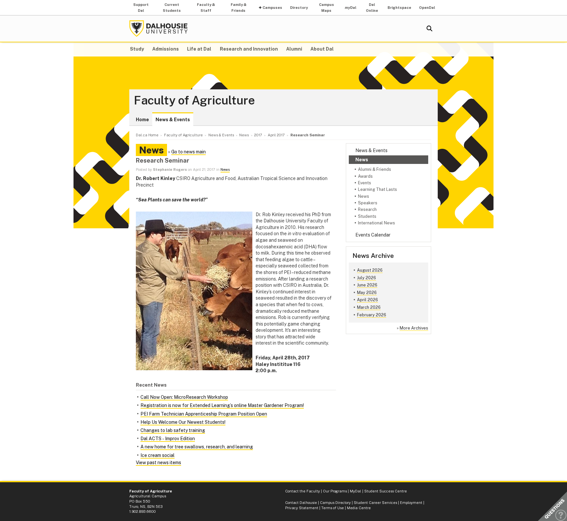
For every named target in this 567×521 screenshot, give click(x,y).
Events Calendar (372, 235)
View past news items (158, 462)
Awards (365, 176)
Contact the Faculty (302, 491)
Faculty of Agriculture (194, 100)
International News (376, 222)
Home (142, 119)
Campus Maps (326, 7)
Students (367, 216)
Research (367, 209)
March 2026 (369, 307)
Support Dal (141, 7)
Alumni (294, 49)
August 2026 (370, 270)
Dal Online (372, 7)
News (361, 159)
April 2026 (367, 299)
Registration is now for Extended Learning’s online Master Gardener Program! (222, 405)
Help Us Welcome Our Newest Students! (182, 422)
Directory (299, 8)
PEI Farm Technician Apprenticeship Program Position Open (203, 414)
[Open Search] (429, 28)
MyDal (355, 491)
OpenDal (427, 8)
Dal (350, 8)
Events (364, 182)
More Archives (414, 328)
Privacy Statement (301, 508)
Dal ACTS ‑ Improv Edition (167, 438)
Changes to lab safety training (172, 430)
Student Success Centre (385, 491)
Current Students (172, 7)
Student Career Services (375, 502)
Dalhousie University (158, 28)
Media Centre (359, 508)
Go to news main (188, 151)
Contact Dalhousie (301, 502)
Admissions (165, 49)
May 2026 (367, 292)
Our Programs (335, 491)
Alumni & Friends (374, 169)
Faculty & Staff (206, 7)
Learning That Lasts (377, 189)
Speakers (367, 202)
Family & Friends (238, 7)
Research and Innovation (249, 49)
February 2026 (371, 314)
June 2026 (367, 285)
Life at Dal (199, 49)
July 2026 (366, 277)
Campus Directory (335, 502)
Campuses (272, 8)
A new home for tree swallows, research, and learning (196, 446)
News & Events (173, 119)
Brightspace (399, 8)
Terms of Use (332, 508)
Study (137, 49)
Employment (411, 502)
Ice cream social (157, 455)
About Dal (322, 49)
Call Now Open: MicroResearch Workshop (184, 397)
